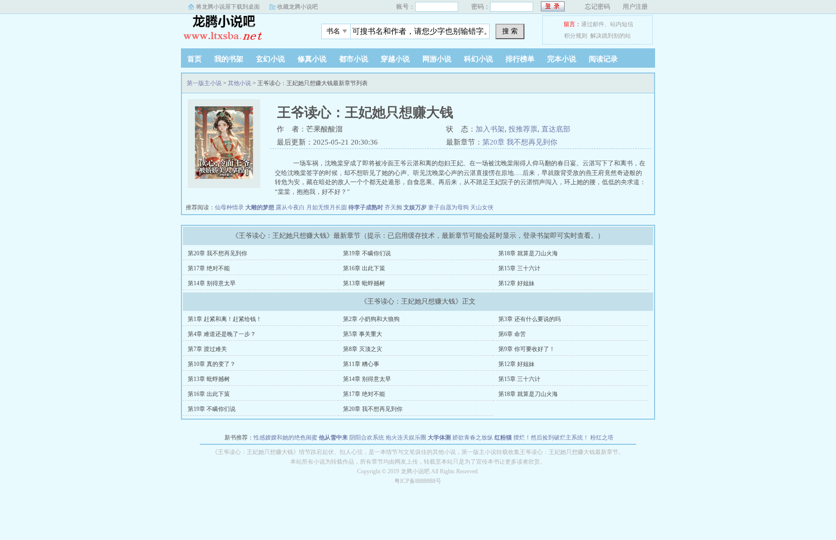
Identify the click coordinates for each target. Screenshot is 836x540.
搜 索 (510, 31)
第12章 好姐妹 (516, 283)
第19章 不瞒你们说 (367, 253)
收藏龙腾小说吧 (297, 6)
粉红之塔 (601, 437)
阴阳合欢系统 (366, 437)
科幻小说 (478, 59)
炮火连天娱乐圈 (406, 437)
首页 (194, 59)
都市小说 (353, 59)
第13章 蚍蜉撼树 (364, 283)
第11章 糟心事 (361, 364)
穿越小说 (395, 59)
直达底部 (555, 129)
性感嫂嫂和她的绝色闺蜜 (285, 437)
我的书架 (228, 59)
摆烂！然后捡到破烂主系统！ (551, 437)
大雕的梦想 (259, 207)
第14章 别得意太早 (212, 283)
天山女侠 (481, 207)
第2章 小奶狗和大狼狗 (371, 319)
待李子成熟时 (365, 207)
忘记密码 (597, 6)
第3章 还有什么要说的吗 (529, 319)
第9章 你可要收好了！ (526, 349)
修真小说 (312, 59)
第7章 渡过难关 (207, 349)
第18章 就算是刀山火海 (528, 253)
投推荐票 (522, 129)
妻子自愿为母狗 (448, 207)
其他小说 (239, 83)
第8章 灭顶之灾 (362, 349)
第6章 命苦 (512, 334)
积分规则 (575, 35)
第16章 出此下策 (364, 268)
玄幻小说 (270, 59)
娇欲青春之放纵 (472, 437)
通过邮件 (592, 24)
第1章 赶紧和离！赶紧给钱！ (225, 319)
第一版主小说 (241, 28)
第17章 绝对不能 (209, 268)
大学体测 (439, 437)
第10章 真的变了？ (212, 364)
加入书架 (490, 129)
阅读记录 (603, 59)
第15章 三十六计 (519, 268)
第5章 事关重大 (362, 334)
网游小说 (436, 59)
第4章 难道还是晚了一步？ (222, 334)
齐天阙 (393, 207)
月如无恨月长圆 (326, 207)
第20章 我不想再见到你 (519, 142)
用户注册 (635, 6)
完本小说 (561, 59)
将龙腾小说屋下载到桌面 (228, 6)
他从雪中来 (333, 437)
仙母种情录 (229, 207)
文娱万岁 (415, 207)
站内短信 (621, 24)
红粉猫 (503, 437)
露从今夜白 (290, 207)
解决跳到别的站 (610, 35)
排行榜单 (520, 59)
